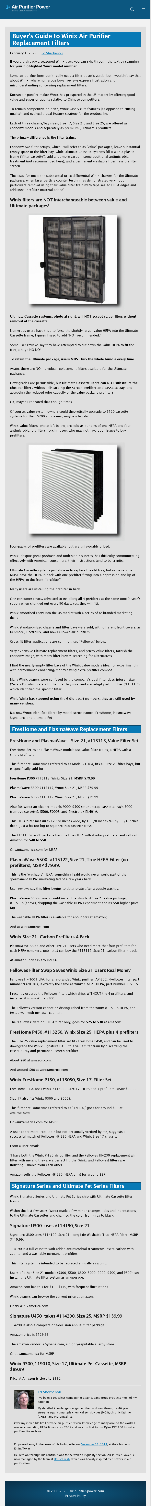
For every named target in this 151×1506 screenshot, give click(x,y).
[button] (132, 9)
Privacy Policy (75, 1496)
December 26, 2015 (94, 1444)
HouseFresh (62, 1459)
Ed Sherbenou (52, 53)
